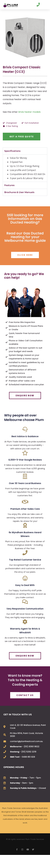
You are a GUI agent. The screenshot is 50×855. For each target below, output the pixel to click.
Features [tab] (9, 185)
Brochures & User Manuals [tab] (19, 192)
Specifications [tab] (12, 151)
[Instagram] (22, 849)
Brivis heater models (29, 112)
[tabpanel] (25, 168)
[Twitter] (33, 849)
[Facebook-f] (17, 849)
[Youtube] (28, 849)
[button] (44, 5)
